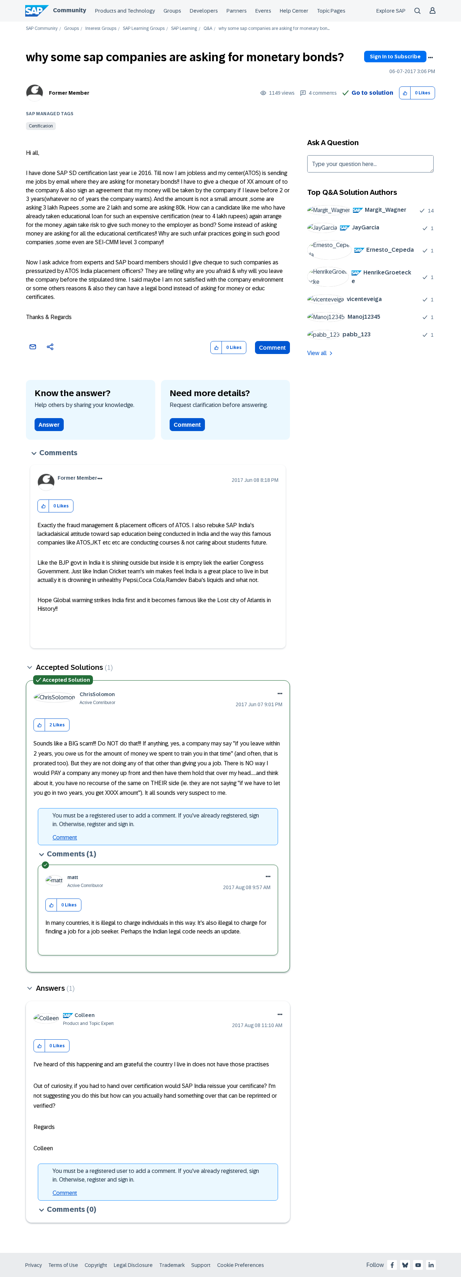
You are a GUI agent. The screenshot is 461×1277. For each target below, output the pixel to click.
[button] (405, 93)
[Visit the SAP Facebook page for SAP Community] (392, 1265)
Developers (204, 11)
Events (263, 11)
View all (317, 353)
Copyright (96, 1265)
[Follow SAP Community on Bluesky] (405, 1265)
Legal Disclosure (133, 1265)
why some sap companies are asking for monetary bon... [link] (274, 28)
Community (69, 10)
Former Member (69, 93)
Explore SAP (391, 11)
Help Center (294, 11)
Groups (172, 11)
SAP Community (42, 28)
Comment (272, 348)
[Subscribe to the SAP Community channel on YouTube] (418, 1265)
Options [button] (430, 58)
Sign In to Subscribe (395, 56)
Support (201, 1265)
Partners (237, 11)
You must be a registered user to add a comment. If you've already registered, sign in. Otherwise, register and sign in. (156, 819)
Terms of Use (63, 1265)
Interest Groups (100, 28)
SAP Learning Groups (144, 28)
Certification (41, 126)
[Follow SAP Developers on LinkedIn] (431, 1265)
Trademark (172, 1265)
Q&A (207, 28)
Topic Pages (331, 11)
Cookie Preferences (240, 1265)
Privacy (33, 1265)
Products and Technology (125, 11)
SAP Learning (184, 28)
